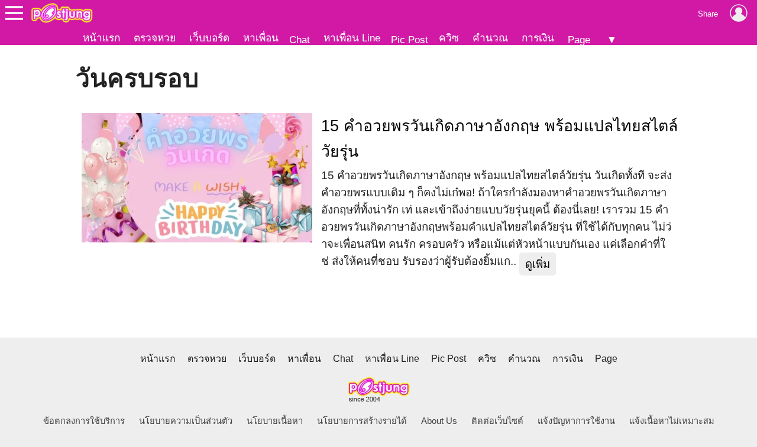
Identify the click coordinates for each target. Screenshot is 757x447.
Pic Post (409, 40)
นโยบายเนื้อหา (275, 421)
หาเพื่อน (261, 38)
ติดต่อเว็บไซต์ (497, 421)
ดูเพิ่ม (537, 264)
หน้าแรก (101, 38)
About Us (439, 421)
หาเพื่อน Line (351, 38)
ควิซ (449, 38)
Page (579, 40)
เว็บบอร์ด (209, 38)
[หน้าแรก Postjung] (62, 13)
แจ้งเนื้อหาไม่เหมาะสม (671, 421)
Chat (299, 40)
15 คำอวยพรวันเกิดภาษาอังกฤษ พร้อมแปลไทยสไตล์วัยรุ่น (499, 138)
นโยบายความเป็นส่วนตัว (185, 421)
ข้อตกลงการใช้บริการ (84, 421)
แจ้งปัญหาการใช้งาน (576, 421)
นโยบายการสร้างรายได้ (362, 421)
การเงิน (538, 38)
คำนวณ (490, 38)
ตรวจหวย (155, 38)
